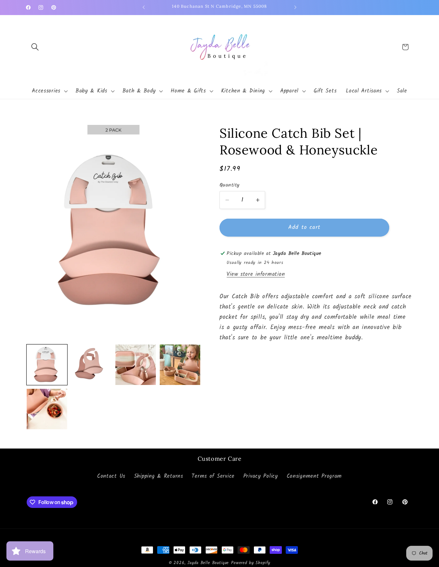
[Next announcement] (295, 7)
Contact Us (111, 476)
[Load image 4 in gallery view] (180, 365)
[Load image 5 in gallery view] (47, 409)
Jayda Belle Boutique (208, 563)
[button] (35, 47)
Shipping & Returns (158, 476)
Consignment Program (314, 476)
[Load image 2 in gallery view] (91, 365)
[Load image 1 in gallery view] (47, 365)
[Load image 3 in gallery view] (135, 365)
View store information (256, 274)
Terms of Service (213, 476)
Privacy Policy (260, 476)
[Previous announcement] (144, 7)
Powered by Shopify (250, 563)
